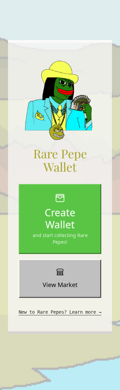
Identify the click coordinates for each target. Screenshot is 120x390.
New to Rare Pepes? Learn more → (60, 312)
